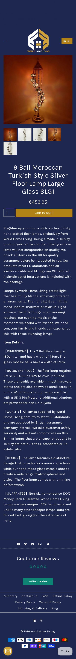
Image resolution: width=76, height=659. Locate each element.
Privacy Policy (25, 602)
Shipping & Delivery (32, 608)
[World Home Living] (38, 41)
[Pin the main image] (32, 544)
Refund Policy (62, 596)
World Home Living (43, 631)
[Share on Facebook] (18, 544)
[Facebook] (35, 621)
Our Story (10, 596)
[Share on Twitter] (25, 544)
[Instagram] (41, 621)
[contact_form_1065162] (8, 651)
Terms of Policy (50, 602)
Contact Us (29, 596)
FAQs (45, 596)
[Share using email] (48, 544)
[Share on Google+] (40, 544)
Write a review (38, 581)
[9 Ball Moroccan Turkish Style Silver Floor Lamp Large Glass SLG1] (38, 58)
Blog (54, 608)
